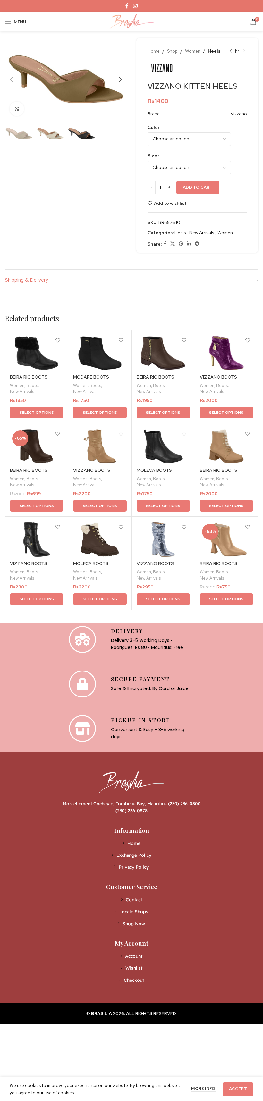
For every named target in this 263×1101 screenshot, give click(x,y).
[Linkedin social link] (189, 243)
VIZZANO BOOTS (218, 377)
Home (154, 51)
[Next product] (244, 51)
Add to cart (198, 187)
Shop (172, 51)
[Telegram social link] (197, 243)
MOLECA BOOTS (154, 470)
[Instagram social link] (135, 6)
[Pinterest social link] (181, 243)
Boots (32, 385)
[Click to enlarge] (17, 109)
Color (154, 127)
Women (192, 51)
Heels (214, 51)
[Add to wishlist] (57, 340)
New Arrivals (201, 233)
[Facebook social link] (127, 6)
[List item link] (131, 843)
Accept (238, 1089)
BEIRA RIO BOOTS (28, 377)
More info (203, 1088)
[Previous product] (231, 51)
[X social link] (172, 243)
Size (152, 156)
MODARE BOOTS (91, 377)
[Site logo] (131, 21)
